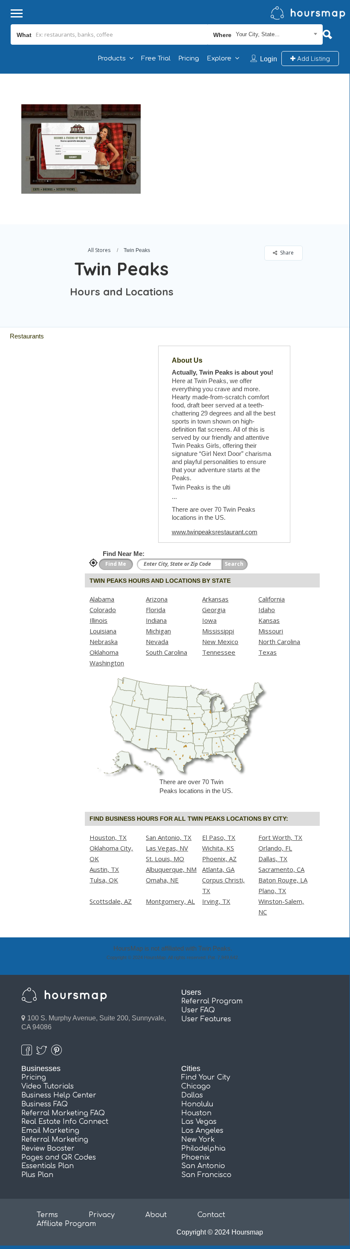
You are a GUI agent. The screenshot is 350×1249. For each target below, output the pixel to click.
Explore (219, 58)
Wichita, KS (218, 848)
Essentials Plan (47, 1166)
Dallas (192, 1095)
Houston (196, 1113)
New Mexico (220, 641)
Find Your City (205, 1077)
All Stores (99, 250)
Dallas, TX (272, 858)
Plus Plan (37, 1175)
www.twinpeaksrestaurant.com (214, 532)
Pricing (188, 58)
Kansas (269, 620)
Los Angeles (202, 1130)
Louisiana (103, 631)
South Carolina (166, 652)
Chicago (196, 1086)
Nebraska (104, 641)
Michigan (158, 631)
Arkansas (215, 599)
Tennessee (218, 652)
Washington (107, 663)
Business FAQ (44, 1104)
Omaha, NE (162, 880)
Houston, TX (108, 837)
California (271, 599)
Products (112, 58)
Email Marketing (50, 1130)
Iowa (209, 620)
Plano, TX (272, 890)
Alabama (102, 599)
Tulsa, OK (104, 880)
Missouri (270, 631)
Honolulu (197, 1104)
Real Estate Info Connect (64, 1122)
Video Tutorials (47, 1086)
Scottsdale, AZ (111, 901)
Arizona (157, 599)
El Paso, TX (218, 837)
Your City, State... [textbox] (258, 34)
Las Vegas (199, 1122)
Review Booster (48, 1148)
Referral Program (212, 1001)
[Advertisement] (243, 133)
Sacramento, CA (281, 869)
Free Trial (156, 58)
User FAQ (198, 1010)
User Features (206, 1019)
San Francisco (206, 1175)
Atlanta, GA (218, 869)
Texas (267, 652)
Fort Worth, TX (280, 837)
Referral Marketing (54, 1139)
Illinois (98, 620)
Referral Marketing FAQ (63, 1113)
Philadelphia (203, 1148)
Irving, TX (216, 901)
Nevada (157, 641)
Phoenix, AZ (219, 858)
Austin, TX (104, 869)
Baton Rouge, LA (282, 880)
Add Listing (312, 58)
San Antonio (203, 1166)
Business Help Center (58, 1095)
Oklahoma (104, 652)
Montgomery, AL (170, 901)
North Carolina (279, 641)
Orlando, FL (275, 848)
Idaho (266, 609)
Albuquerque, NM (171, 869)
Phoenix (195, 1157)
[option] (81, 149)
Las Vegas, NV (167, 848)
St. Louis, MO (165, 858)
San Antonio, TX (168, 837)
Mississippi (218, 631)
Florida (155, 609)
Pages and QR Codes (58, 1157)
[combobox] (265, 34)
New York (198, 1139)
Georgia (214, 609)
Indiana (156, 620)
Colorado (103, 609)
